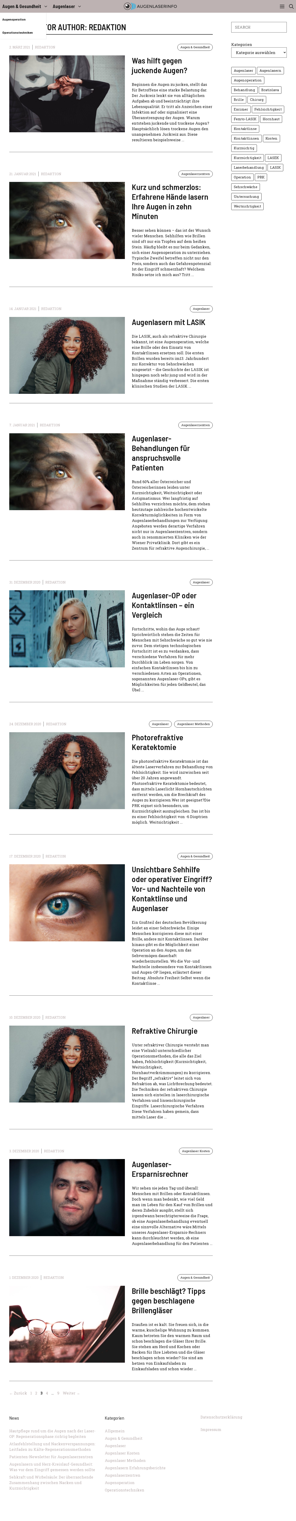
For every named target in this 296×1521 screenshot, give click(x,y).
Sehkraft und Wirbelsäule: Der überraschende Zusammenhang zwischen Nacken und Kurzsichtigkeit (51, 1483)
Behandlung (244, 90)
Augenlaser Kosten (196, 1151)
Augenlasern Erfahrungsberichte (135, 1467)
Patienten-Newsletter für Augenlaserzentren (51, 1456)
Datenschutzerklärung (221, 1417)
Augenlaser (64, 6)
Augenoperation (14, 19)
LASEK (273, 158)
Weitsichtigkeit (247, 206)
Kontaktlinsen (246, 138)
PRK (261, 177)
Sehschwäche (245, 187)
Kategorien (241, 44)
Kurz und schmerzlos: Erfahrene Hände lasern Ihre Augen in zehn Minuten (170, 201)
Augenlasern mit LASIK (168, 322)
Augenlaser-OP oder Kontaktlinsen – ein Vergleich (164, 604)
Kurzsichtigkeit (247, 158)
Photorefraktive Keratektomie (157, 742)
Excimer (241, 109)
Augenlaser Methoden (193, 724)
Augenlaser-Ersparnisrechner (160, 1168)
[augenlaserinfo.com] (150, 6)
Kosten (271, 138)
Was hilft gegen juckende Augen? (159, 65)
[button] (291, 6)
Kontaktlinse (245, 128)
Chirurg (257, 99)
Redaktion (45, 47)
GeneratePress (178, 1518)
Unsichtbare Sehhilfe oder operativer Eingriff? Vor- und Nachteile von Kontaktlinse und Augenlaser (172, 888)
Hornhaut (271, 119)
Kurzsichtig (244, 148)
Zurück (18, 1393)
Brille (239, 99)
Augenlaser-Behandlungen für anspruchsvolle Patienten (161, 452)
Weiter (71, 1393)
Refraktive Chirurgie (164, 1030)
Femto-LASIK (245, 119)
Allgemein (115, 1430)
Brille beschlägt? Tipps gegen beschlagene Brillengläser (168, 1300)
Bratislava (270, 90)
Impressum (210, 1429)
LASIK (275, 167)
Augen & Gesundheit (21, 6)
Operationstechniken (17, 32)
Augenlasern (270, 70)
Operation (242, 177)
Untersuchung (246, 196)
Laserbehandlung (249, 167)
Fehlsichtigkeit (268, 109)
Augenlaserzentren (195, 174)
